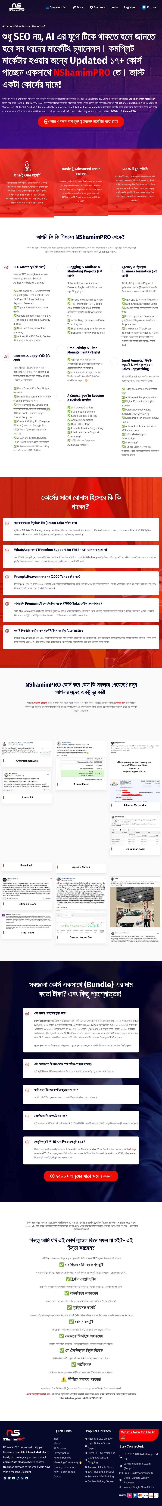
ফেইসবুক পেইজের (40, 702)
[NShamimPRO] (17, 7)
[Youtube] (13, 1478)
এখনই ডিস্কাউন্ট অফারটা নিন (38, 1394)
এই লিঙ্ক (132, 1149)
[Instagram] (22, 1478)
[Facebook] (5, 1478)
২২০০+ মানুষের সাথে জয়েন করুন (84, 1176)
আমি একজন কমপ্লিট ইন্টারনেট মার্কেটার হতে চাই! (84, 121)
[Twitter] (9, 1478)
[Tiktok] (18, 1478)
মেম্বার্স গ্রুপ (120, 702)
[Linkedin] (26, 1478)
